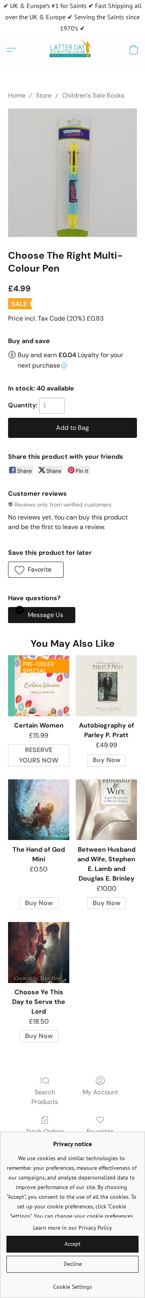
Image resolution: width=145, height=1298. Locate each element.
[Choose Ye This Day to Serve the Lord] (38, 952)
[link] (72, 1284)
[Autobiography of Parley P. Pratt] (106, 685)
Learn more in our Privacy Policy (72, 1227)
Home (16, 95)
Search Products (44, 1097)
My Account (100, 1092)
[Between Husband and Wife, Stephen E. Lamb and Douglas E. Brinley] (106, 809)
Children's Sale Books (93, 95)
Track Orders (45, 1131)
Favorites (100, 1131)
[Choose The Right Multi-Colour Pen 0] (72, 172)
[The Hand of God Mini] (38, 809)
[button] (72, 50)
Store (44, 95)
